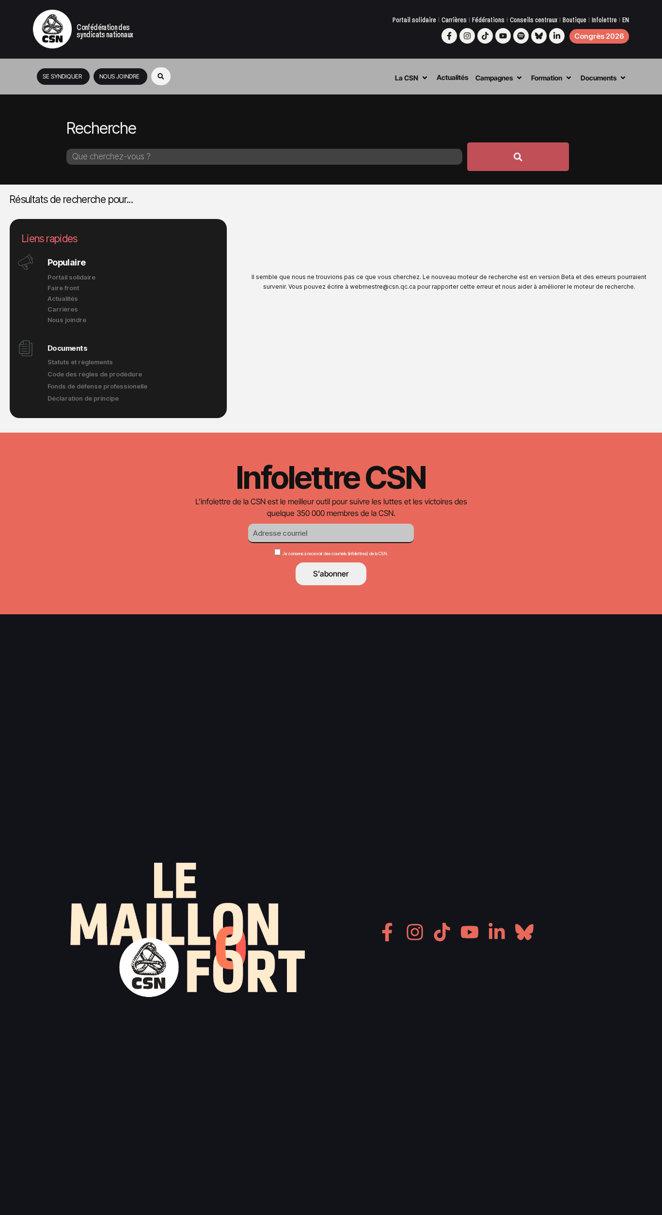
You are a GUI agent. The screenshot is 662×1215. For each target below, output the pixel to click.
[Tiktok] (485, 36)
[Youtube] (503, 36)
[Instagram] (467, 36)
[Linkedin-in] (557, 36)
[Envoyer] (518, 156)
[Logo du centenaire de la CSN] (52, 29)
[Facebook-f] (449, 36)
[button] (161, 76)
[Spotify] (521, 36)
